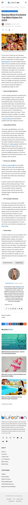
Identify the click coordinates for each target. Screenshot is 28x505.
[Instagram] (8, 309)
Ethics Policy (18, 501)
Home (3, 7)
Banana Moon (5, 61)
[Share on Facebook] (3, 30)
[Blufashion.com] (14, 2)
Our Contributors (6, 459)
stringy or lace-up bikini (9, 165)
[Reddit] (15, 309)
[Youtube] (19, 309)
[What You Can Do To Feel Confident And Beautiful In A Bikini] (14, 364)
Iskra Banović (8, 24)
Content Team (5, 456)
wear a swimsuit (7, 118)
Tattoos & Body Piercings (8, 484)
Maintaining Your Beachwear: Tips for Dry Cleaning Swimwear (13, 352)
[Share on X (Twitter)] (6, 30)
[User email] (21, 309)
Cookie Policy (11, 501)
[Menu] (3, 2)
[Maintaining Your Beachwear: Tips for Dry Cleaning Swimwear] (14, 342)
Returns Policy (5, 461)
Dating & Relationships (7, 481)
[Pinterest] (13, 309)
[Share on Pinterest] (9, 30)
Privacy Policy (20, 499)
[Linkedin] (10, 309)
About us (4, 451)
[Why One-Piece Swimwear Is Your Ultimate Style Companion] (14, 387)
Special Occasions (6, 479)
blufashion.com (8, 304)
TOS (14, 499)
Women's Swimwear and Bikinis (12, 7)
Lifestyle (3, 474)
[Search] (25, 2)
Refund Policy (5, 464)
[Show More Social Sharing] (12, 30)
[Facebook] (6, 309)
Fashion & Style (5, 476)
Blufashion (19, 286)
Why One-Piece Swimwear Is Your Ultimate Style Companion (12, 397)
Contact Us (4, 454)
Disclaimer (9, 499)
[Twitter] (17, 309)
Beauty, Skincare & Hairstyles (8, 486)
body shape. (5, 226)
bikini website (14, 144)
